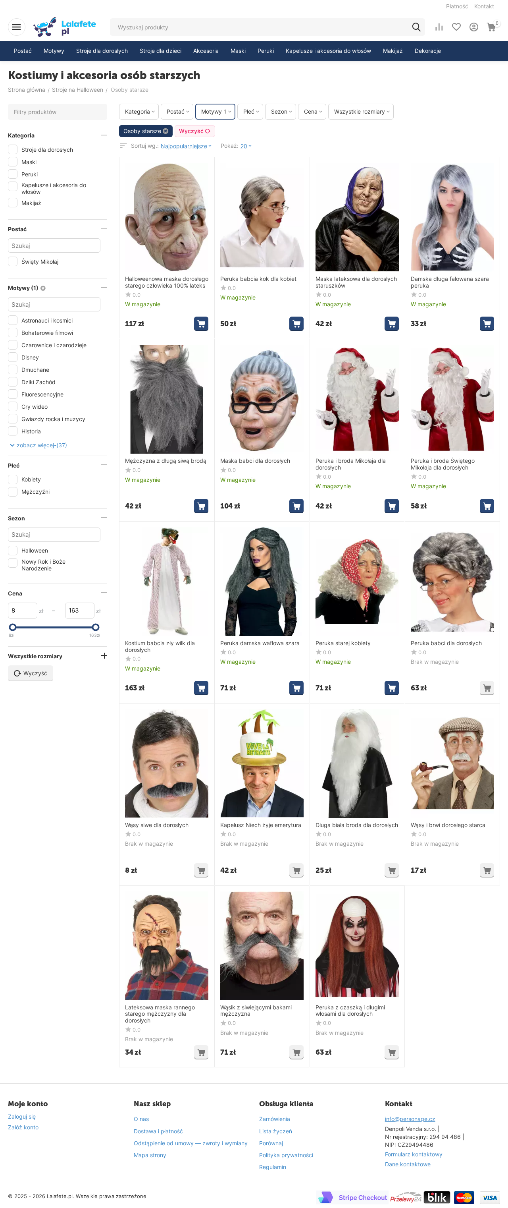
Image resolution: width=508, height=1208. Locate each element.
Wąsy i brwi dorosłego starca (448, 825)
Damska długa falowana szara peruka (450, 282)
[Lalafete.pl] (64, 26)
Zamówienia (274, 1118)
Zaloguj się (22, 1116)
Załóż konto (23, 1127)
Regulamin (272, 1167)
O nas (141, 1118)
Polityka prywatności (286, 1155)
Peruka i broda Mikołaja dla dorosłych (351, 464)
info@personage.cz (410, 1118)
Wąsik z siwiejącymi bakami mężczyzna (256, 1010)
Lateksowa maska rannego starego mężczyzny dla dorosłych (160, 1014)
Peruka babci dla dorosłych (446, 643)
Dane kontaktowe (408, 1164)
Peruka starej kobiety (343, 643)
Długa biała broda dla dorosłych (357, 825)
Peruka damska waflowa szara (260, 643)
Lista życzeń (275, 1131)
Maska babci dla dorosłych (255, 461)
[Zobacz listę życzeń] (456, 27)
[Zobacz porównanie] (439, 27)
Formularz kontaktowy (414, 1154)
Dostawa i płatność (158, 1131)
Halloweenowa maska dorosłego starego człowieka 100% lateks (166, 282)
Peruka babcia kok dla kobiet (258, 279)
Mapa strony (150, 1155)
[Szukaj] (416, 27)
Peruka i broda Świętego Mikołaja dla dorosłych (443, 464)
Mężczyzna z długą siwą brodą (165, 461)
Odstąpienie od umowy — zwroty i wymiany (191, 1143)
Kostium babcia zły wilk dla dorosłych (160, 646)
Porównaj (271, 1143)
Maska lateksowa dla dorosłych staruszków (356, 282)
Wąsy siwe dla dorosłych (157, 825)
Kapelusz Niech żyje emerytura (260, 825)
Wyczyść (191, 131)
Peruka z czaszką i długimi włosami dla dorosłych (350, 1010)
